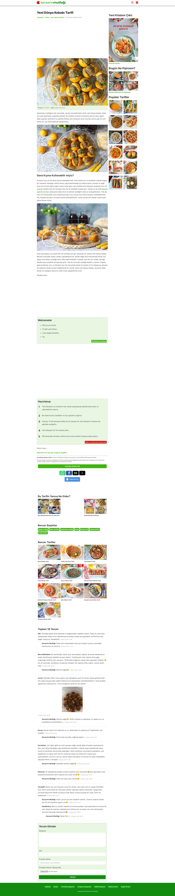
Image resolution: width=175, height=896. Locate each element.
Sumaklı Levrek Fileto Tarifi (92, 600)
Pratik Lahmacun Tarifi (67, 561)
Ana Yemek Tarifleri (57, 17)
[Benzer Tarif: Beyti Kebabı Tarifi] (49, 552)
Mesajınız (42, 831)
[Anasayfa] (52, 3)
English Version (125, 886)
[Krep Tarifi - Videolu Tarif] (130, 122)
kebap (77, 529)
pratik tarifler (42, 533)
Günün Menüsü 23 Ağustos (120, 92)
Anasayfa (40, 17)
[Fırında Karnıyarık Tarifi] (115, 182)
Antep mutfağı (43, 529)
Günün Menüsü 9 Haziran (91, 515)
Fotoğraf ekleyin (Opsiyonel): (50, 867)
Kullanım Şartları (113, 886)
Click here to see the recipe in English (52, 453)
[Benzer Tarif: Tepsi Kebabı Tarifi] (95, 552)
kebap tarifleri (94, 529)
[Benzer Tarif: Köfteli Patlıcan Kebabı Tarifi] (95, 571)
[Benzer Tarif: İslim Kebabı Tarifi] (72, 590)
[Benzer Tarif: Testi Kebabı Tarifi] (49, 571)
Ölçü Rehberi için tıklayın (99, 341)
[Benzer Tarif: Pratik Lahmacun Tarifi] (72, 552)
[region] (72, 38)
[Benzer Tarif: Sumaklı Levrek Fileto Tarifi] (95, 590)
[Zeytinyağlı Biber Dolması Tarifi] (130, 107)
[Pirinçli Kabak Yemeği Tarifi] (115, 152)
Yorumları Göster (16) (72, 466)
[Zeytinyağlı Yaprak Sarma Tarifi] (130, 182)
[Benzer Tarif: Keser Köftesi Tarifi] (72, 571)
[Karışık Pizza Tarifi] (130, 137)
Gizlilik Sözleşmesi (99, 886)
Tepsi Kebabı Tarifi (89, 561)
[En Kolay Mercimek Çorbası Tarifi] (115, 107)
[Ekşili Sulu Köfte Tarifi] (115, 137)
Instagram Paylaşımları (84, 886)
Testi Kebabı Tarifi (43, 580)
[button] (62, 473)
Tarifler (47, 17)
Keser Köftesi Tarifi (66, 580)
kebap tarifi (84, 529)
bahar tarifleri (54, 529)
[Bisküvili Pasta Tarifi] (115, 167)
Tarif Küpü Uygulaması (67, 886)
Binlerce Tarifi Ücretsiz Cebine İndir (95, 442)
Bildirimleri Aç (74, 479)
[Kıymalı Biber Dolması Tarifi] (130, 152)
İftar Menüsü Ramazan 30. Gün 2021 (48, 515)
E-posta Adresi (44, 859)
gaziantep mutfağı (67, 529)
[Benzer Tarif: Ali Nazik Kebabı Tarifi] (49, 610)
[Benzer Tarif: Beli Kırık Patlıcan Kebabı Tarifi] (49, 590)
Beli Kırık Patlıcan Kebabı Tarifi (47, 600)
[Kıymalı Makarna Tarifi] (130, 167)
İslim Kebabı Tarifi (66, 600)
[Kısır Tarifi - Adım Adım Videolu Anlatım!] (115, 122)
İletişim (56, 886)
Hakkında (48, 886)
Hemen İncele (114, 63)
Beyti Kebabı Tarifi (43, 561)
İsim (40, 851)
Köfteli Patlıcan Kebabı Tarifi (92, 580)
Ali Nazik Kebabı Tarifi (44, 619)
